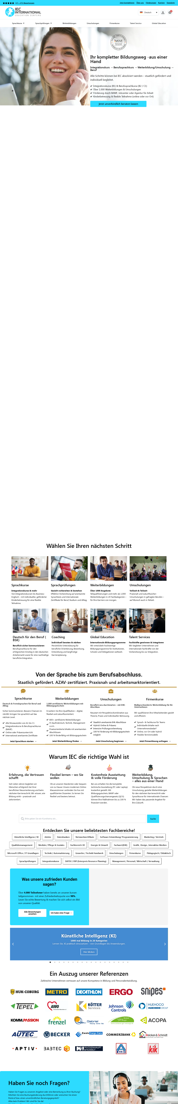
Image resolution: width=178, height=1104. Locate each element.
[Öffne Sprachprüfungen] (51, 23)
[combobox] (82, 819)
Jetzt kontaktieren (127, 2)
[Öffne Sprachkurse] (24, 23)
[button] (148, 12)
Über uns (140, 2)
